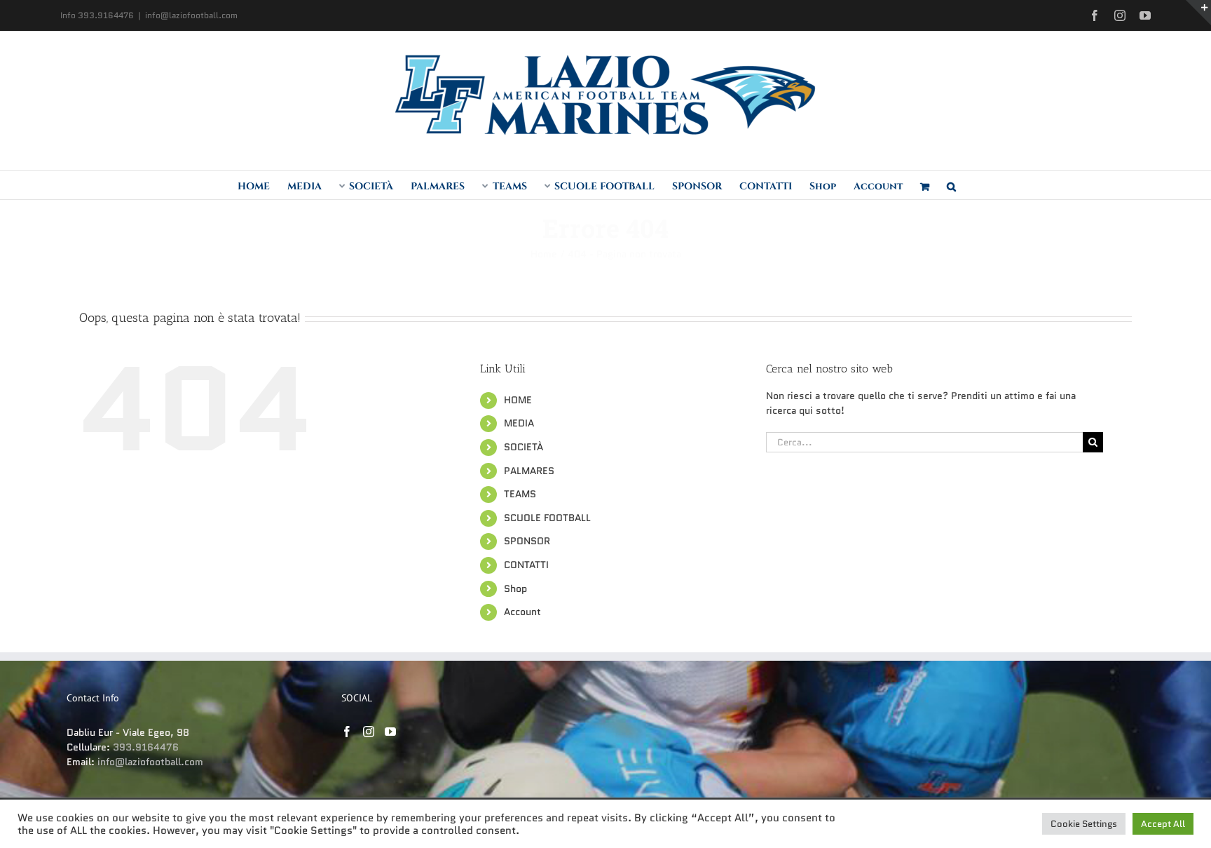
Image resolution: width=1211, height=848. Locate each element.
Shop (515, 588)
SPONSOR (527, 541)
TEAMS (520, 494)
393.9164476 (146, 747)
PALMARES (529, 471)
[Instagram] (368, 731)
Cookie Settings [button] (1084, 823)
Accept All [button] (1163, 823)
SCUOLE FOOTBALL (547, 518)
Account (522, 612)
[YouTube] (390, 731)
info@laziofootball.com (191, 15)
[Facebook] (347, 731)
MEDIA (519, 423)
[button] (951, 185)
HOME (518, 400)
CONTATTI (526, 565)
